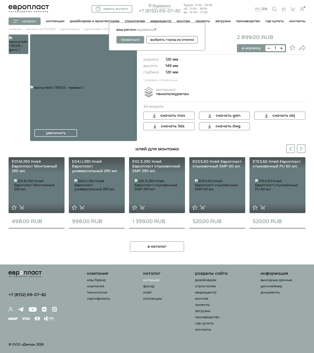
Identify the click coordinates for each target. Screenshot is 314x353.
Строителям (205, 286)
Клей (147, 292)
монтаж (183, 21)
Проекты (202, 305)
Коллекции (152, 298)
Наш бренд (96, 280)
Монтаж (201, 298)
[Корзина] (293, 9)
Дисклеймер (271, 286)
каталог (29, 21)
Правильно (130, 39)
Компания (95, 286)
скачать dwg (228, 126)
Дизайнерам (205, 280)
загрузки (223, 21)
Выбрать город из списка (172, 39)
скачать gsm (228, 116)
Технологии (97, 292)
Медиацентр (160, 21)
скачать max (172, 116)
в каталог (157, 246)
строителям (135, 21)
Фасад (148, 286)
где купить (275, 21)
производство (248, 21)
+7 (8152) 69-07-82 (159, 11)
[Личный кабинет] (302, 9)
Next (301, 148)
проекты (202, 21)
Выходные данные (276, 280)
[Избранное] (284, 9)
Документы (270, 292)
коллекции (55, 21)
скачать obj (283, 116)
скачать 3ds (172, 126)
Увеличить (56, 133)
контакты (297, 21)
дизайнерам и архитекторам (94, 21)
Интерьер (151, 280)
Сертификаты (98, 298)
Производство (207, 317)
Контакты (203, 329)
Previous (289, 149)
